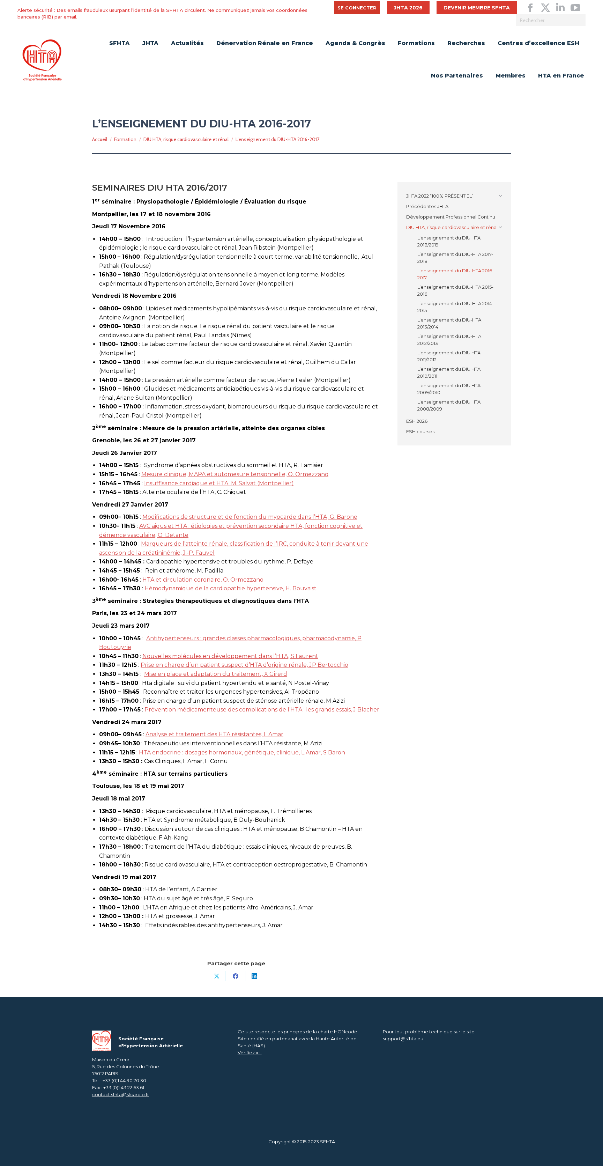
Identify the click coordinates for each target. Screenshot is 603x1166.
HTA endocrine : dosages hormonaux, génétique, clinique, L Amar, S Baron (242, 752)
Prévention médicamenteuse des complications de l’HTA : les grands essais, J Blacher (261, 709)
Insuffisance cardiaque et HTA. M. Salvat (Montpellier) (219, 483)
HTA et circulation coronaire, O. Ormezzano (202, 579)
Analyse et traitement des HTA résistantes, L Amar (214, 734)
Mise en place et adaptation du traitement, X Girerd (215, 674)
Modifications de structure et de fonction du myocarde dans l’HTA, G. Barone (249, 517)
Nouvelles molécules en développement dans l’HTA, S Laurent (230, 656)
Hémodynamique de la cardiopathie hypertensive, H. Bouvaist (230, 588)
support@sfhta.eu (403, 1038)
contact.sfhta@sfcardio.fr (120, 1094)
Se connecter (357, 7)
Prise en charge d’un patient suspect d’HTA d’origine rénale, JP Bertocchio (244, 665)
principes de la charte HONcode (320, 1031)
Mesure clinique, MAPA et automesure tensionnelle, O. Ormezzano (234, 474)
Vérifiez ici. (250, 1052)
